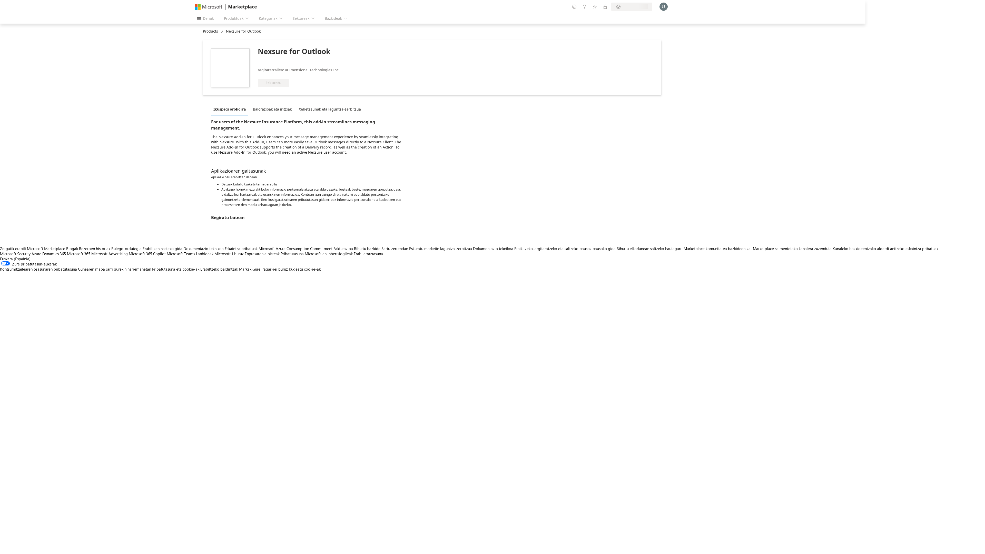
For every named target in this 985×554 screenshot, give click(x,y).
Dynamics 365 (54, 253)
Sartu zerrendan (394, 248)
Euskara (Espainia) (15, 258)
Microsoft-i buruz (229, 253)
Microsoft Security (15, 253)
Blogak (72, 248)
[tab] (231, 109)
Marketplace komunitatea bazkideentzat (718, 248)
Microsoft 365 (78, 253)
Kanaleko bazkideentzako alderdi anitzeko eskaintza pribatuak (885, 248)
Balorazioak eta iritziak (272, 109)
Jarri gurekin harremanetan (128, 269)
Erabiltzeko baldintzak (219, 269)
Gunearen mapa (91, 269)
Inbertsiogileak (340, 253)
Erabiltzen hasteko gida (162, 248)
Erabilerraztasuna (368, 253)
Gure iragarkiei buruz (270, 269)
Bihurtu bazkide (367, 248)
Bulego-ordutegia (126, 248)
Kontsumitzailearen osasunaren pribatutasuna (38, 269)
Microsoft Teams (181, 253)
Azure (36, 253)
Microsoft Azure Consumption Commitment (296, 248)
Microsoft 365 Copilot (147, 253)
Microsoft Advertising (109, 253)
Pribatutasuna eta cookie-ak (175, 269)
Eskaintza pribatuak (241, 248)
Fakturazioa (343, 248)
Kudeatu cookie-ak (305, 269)
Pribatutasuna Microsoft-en (304, 253)
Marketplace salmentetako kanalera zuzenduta (792, 248)
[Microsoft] (208, 7)
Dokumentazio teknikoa (203, 248)
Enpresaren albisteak (262, 253)
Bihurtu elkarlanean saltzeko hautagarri (650, 248)
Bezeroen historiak (94, 248)
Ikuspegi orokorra (229, 109)
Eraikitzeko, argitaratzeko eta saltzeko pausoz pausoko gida (565, 248)
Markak (245, 269)
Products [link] (210, 31)
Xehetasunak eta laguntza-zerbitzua (330, 109)
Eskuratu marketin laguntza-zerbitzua (440, 248)
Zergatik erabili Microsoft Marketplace (32, 248)
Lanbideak (204, 253)
